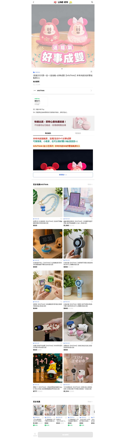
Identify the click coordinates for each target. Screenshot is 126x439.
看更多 (90, 184)
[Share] (91, 71)
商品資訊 (48, 133)
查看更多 (62, 174)
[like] (61, 219)
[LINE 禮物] (63, 2)
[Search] (92, 2)
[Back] (34, 2)
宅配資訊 (78, 133)
